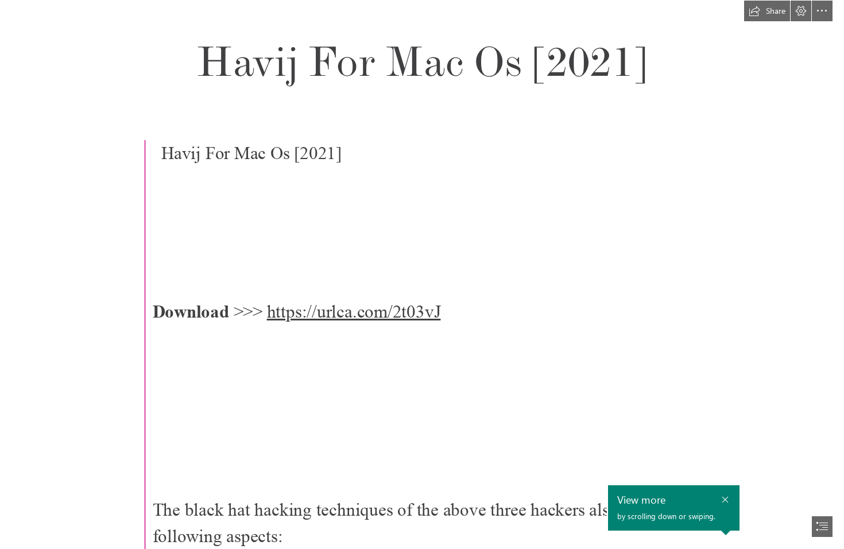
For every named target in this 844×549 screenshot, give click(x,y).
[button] (767, 11)
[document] (422, 274)
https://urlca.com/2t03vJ (354, 311)
